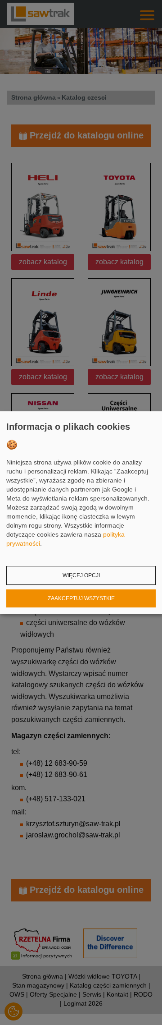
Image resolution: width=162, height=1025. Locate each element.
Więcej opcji (81, 575)
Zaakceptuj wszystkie (81, 598)
